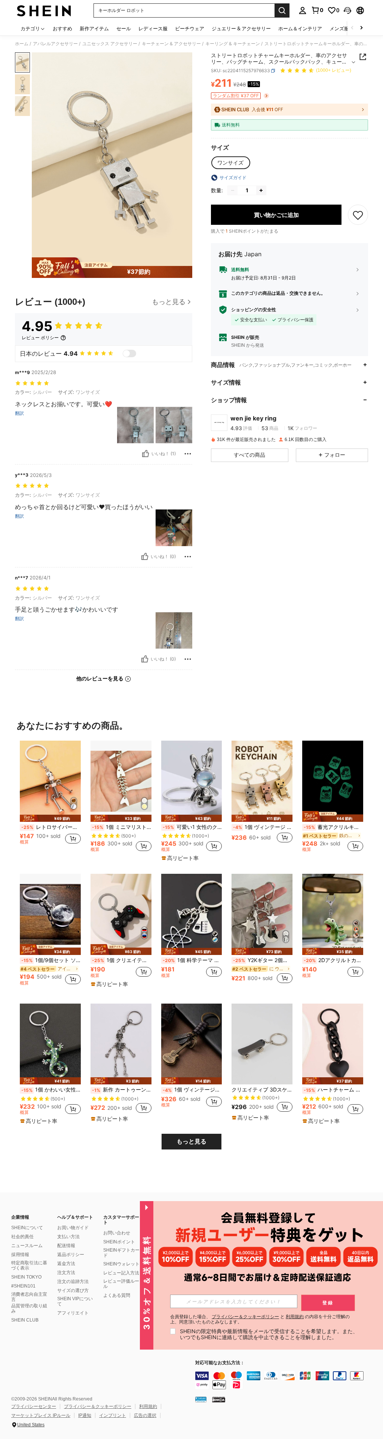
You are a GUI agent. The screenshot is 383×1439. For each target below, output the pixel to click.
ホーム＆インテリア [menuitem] (300, 28)
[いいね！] (145, 453)
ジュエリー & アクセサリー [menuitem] (241, 28)
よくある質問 (116, 1295)
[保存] (358, 215)
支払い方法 (68, 1236)
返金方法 (66, 1263)
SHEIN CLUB (25, 1320)
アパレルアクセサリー (55, 43)
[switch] (129, 353)
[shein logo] (44, 10)
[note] (50, 818)
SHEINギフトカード (121, 1252)
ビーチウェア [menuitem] (189, 28)
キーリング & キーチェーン (232, 43)
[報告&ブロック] (187, 453)
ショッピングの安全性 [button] (253, 309)
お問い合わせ (116, 1233)
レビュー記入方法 (121, 1273)
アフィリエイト (73, 1313)
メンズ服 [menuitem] (339, 28)
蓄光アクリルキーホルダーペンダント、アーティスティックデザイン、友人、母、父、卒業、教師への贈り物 (333, 827)
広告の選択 (145, 1415)
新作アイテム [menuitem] (94, 28)
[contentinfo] (287, 1380)
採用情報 (20, 1254)
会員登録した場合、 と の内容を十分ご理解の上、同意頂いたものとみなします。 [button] (260, 1319)
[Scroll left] (352, 28)
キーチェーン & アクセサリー (171, 43)
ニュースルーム (27, 1245)
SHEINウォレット (121, 1264)
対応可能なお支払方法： (220, 1362)
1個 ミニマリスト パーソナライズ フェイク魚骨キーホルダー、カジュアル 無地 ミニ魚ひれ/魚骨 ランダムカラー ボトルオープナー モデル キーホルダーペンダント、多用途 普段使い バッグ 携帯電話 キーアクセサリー (121, 827)
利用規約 (148, 1406)
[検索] (282, 10)
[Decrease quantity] (233, 190)
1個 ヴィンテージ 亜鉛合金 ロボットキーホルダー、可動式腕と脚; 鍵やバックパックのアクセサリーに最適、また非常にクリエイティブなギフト (262, 827)
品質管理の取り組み (29, 1308)
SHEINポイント (119, 1241)
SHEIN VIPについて (75, 1301)
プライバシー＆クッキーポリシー (97, 1406)
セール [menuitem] (123, 28)
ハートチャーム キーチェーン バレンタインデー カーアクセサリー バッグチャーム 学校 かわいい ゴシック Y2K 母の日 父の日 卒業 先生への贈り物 (333, 1090)
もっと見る (191, 1141)
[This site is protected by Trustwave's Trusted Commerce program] (200, 1399)
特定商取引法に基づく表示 (29, 1265)
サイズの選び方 (73, 1290)
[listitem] (50, 799)
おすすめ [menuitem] (62, 28)
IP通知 (84, 1415)
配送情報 (66, 1245)
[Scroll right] (361, 28)
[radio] (230, 162)
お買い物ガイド (73, 1227)
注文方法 (66, 1272)
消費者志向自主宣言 (29, 1297)
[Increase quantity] (261, 190)
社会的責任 (22, 1236)
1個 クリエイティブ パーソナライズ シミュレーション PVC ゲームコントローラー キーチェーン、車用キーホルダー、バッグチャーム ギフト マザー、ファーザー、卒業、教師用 (121, 960)
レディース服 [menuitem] (153, 28)
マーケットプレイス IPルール (40, 1415)
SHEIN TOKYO (26, 1277)
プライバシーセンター (33, 1406)
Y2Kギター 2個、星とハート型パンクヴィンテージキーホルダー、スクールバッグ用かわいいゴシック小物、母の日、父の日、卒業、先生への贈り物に (262, 960)
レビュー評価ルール (121, 1284)
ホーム (21, 43)
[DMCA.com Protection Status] (218, 1399)
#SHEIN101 (23, 1286)
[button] (347, 10)
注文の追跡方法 (73, 1281)
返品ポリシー (70, 1254)
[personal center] (302, 10)
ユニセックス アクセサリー (109, 43)
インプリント (112, 1415)
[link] (317, 10)
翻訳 (19, 413)
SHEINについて (27, 1227)
